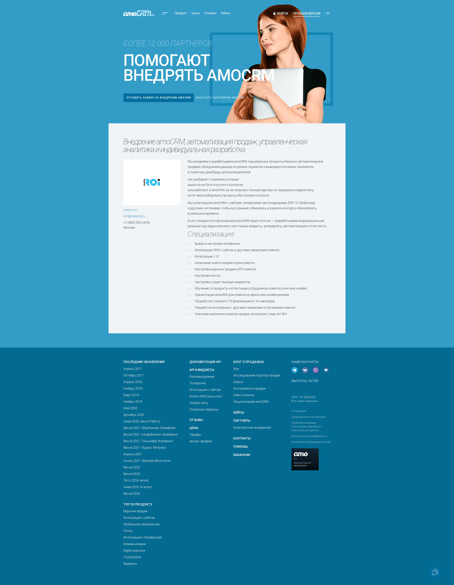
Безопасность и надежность (309, 436)
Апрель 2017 (132, 369)
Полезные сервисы (203, 409)
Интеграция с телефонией (142, 537)
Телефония (197, 383)
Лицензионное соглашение (308, 417)
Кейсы (226, 13)
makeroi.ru (130, 210)
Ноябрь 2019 (132, 401)
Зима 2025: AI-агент (137, 487)
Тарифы (195, 434)
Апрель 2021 (132, 454)
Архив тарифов (200, 441)
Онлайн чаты (198, 403)
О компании (298, 411)
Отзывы (210, 13)
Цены (196, 13)
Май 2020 (130, 408)
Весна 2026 (131, 493)
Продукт (181, 13)
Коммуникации (134, 544)
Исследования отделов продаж (256, 375)
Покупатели (132, 557)
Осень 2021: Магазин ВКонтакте (147, 461)
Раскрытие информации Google (311, 442)
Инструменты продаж (249, 388)
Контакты (242, 438)
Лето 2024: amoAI (136, 480)
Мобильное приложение (141, 524)
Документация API (205, 362)
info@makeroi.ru (134, 216)
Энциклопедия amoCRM (251, 401)
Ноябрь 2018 (132, 388)
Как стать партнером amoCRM (220, 97)
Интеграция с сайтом (139, 518)
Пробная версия (306, 13)
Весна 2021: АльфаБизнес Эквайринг (150, 434)
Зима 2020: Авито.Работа (141, 421)
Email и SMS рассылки (205, 396)
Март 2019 (131, 395)
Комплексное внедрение (252, 427)
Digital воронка (134, 550)
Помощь (240, 446)
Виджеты (130, 563)
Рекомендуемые (201, 376)
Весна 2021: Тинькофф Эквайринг (148, 441)
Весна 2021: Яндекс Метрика (144, 447)
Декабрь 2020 (133, 415)
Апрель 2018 (132, 382)
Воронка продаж (135, 511)
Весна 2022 (131, 467)
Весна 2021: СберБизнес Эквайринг (149, 428)
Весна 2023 (131, 474)
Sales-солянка (243, 395)
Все (236, 369)
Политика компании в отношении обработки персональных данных (306, 426)
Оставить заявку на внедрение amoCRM (158, 97)
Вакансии (241, 455)
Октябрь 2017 (133, 375)
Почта (127, 531)
